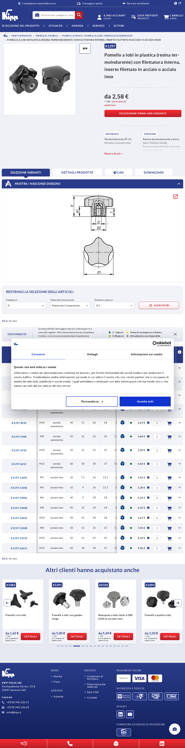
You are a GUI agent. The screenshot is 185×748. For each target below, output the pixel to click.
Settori (119, 25)
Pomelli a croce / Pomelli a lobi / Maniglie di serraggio (97, 36)
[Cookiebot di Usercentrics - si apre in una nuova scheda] (155, 344)
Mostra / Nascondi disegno (37, 183)
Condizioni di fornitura (95, 677)
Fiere (57, 681)
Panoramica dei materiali (96, 685)
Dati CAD (93, 692)
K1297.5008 (19, 436)
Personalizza (90, 401)
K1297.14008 (19, 508)
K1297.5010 (19, 450)
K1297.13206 (19, 487)
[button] (58, 646)
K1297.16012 (19, 548)
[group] (22, 611)
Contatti (92, 697)
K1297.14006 (19, 497)
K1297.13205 (19, 477)
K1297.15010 (19, 538)
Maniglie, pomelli (46, 36)
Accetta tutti (145, 401)
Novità (58, 676)
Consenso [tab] (38, 354)
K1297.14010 (19, 518)
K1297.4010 (19, 423)
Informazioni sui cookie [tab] (147, 354)
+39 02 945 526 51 (17, 702)
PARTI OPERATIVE (21, 36)
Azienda (77, 25)
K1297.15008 (19, 528)
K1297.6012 (19, 464)
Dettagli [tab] (92, 354)
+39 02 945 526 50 (17, 707)
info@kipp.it (13, 712)
